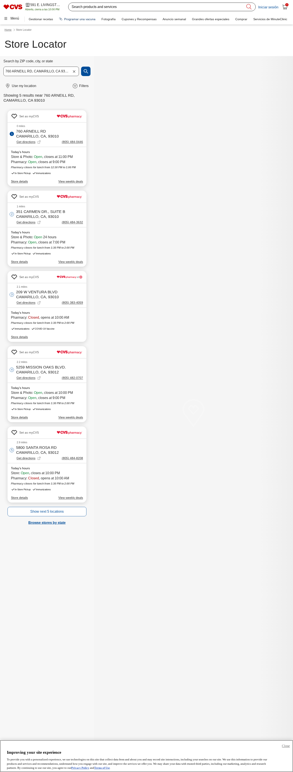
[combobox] (41, 71)
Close (286, 746)
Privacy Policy (80, 767)
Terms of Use (102, 767)
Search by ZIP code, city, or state (28, 61)
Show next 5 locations (47, 511)
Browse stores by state (47, 522)
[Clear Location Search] (74, 71)
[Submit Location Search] (86, 71)
